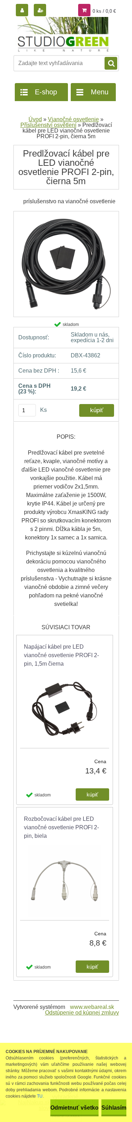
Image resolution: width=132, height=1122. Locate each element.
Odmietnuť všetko (74, 1108)
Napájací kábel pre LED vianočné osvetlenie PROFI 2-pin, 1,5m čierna (61, 655)
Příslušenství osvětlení (48, 125)
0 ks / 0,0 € (104, 11)
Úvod (35, 119)
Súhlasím (113, 1108)
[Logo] (61, 34)
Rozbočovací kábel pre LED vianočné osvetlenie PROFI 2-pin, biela (61, 827)
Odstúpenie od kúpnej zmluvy (82, 1013)
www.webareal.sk (92, 1007)
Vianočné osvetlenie (73, 119)
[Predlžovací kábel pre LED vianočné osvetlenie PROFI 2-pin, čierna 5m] (66, 214)
